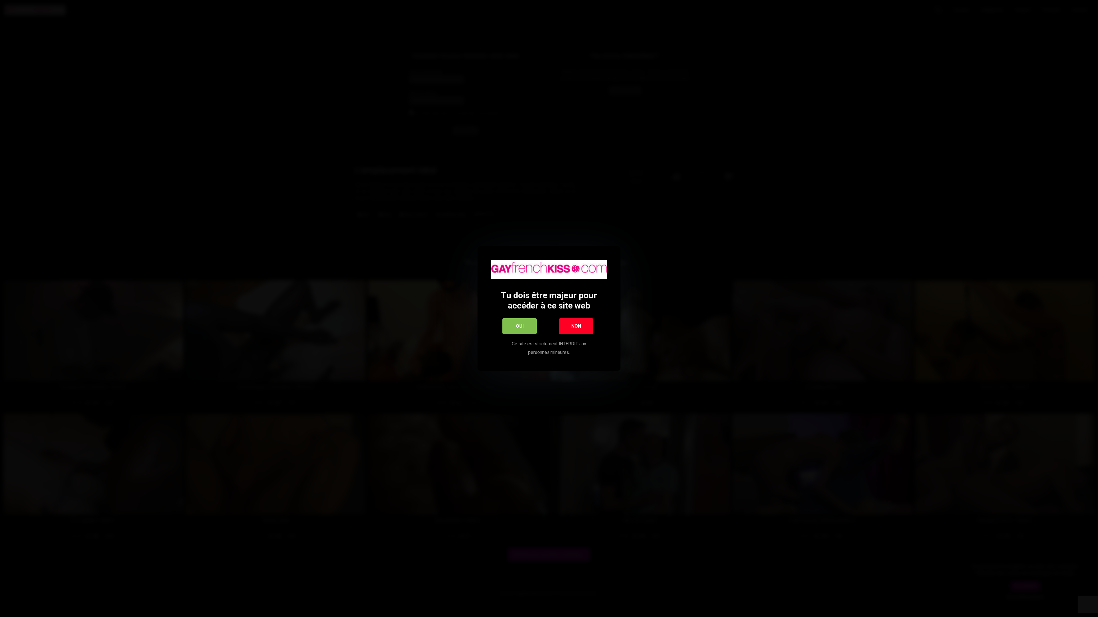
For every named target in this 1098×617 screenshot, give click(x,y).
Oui (520, 326)
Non (576, 326)
